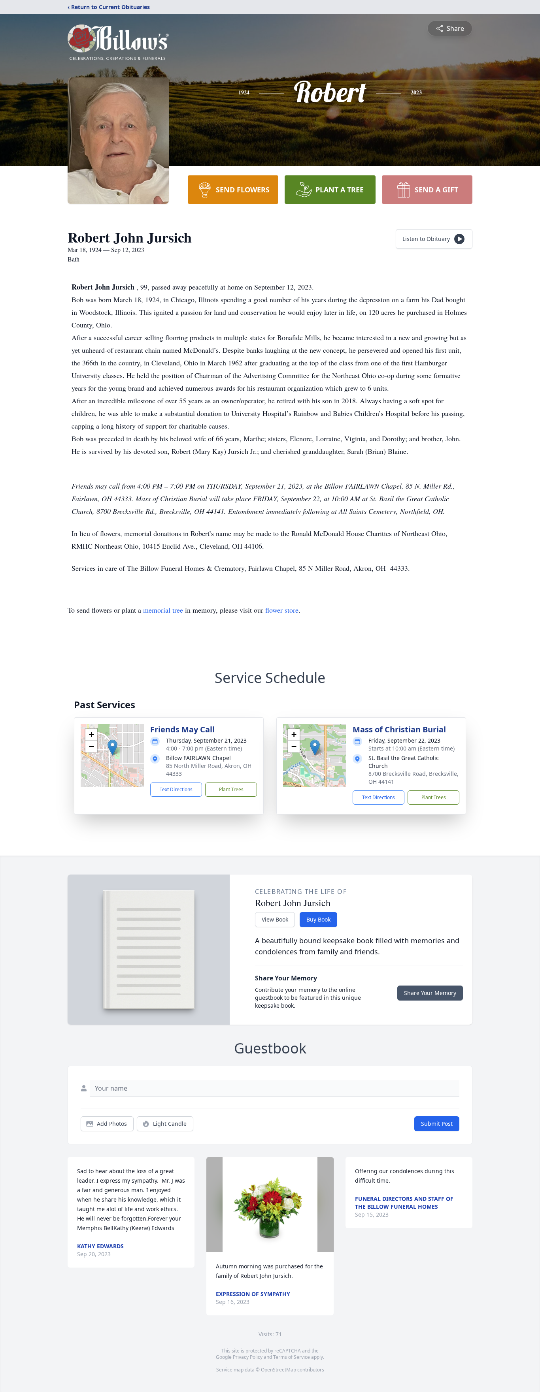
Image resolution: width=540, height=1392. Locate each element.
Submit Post (437, 1123)
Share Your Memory (430, 993)
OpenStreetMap (278, 1369)
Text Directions (176, 789)
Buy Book (318, 919)
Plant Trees (231, 789)
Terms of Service (291, 1357)
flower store (281, 610)
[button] (112, 747)
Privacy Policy (247, 1357)
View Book (275, 919)
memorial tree (163, 610)
